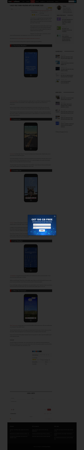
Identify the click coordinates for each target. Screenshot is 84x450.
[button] (54, 216)
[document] (42, 225)
